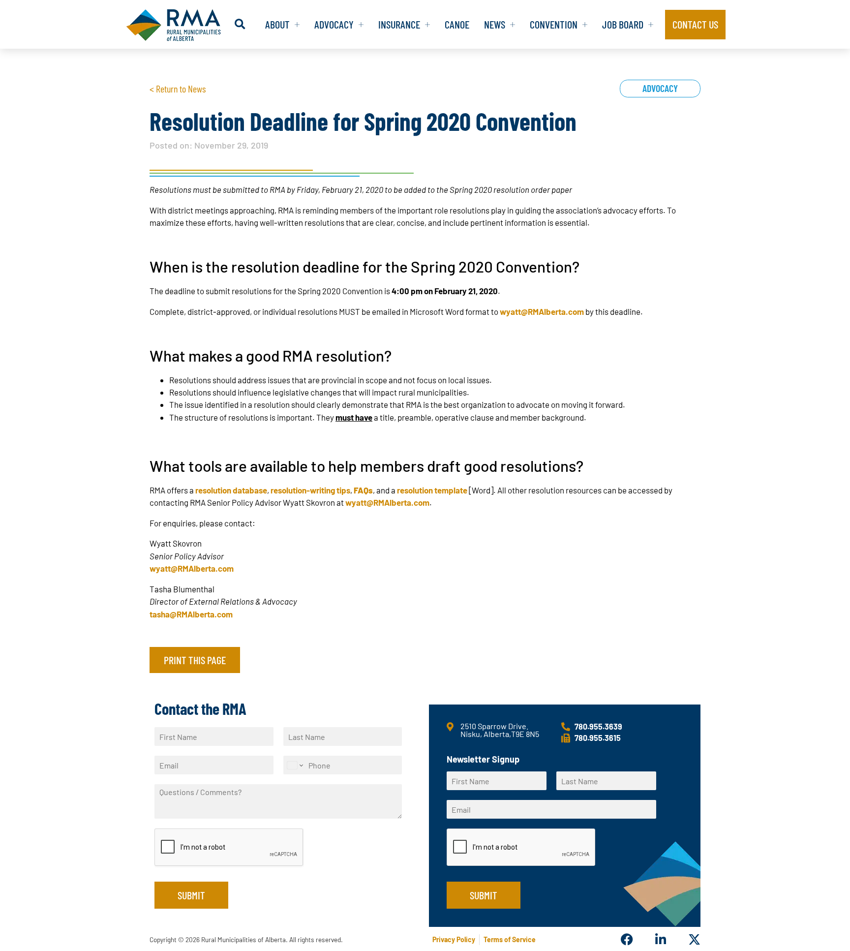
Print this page (195, 659)
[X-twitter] (694, 939)
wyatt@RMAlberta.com (542, 311)
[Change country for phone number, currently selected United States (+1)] (294, 765)
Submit (191, 895)
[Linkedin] (660, 939)
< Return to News (178, 88)
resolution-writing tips (310, 490)
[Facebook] (627, 939)
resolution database (231, 490)
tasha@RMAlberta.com (191, 614)
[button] (240, 24)
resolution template (432, 490)
